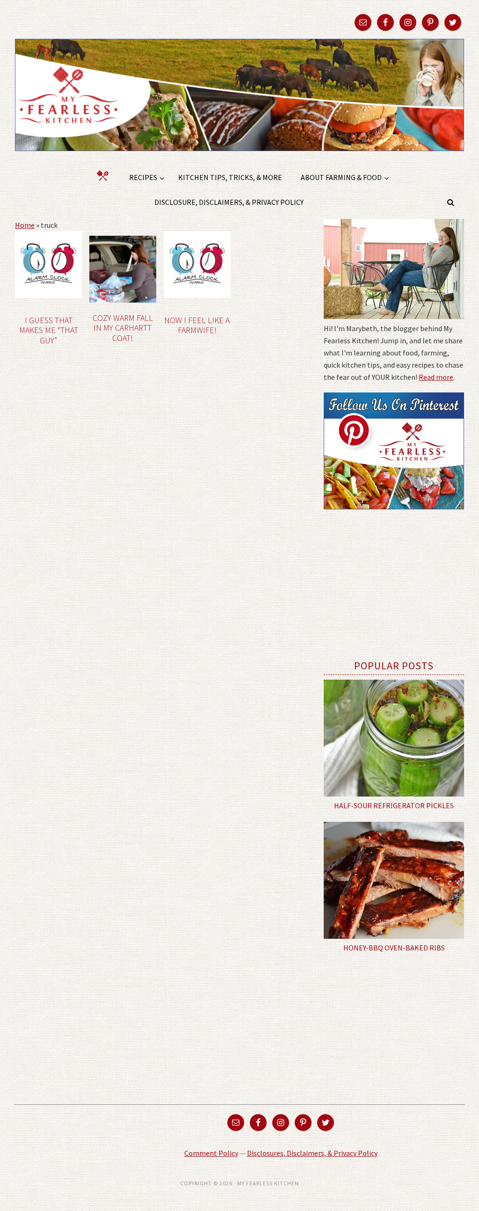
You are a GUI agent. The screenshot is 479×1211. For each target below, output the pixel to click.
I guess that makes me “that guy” (48, 330)
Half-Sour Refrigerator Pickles (394, 805)
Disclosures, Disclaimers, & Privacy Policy (312, 1153)
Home (25, 225)
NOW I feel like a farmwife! (197, 325)
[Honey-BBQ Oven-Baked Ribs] (394, 880)
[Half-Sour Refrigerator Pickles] (394, 738)
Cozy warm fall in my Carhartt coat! (123, 327)
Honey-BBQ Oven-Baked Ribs (394, 947)
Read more (436, 377)
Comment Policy (211, 1153)
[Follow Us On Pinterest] (394, 516)
